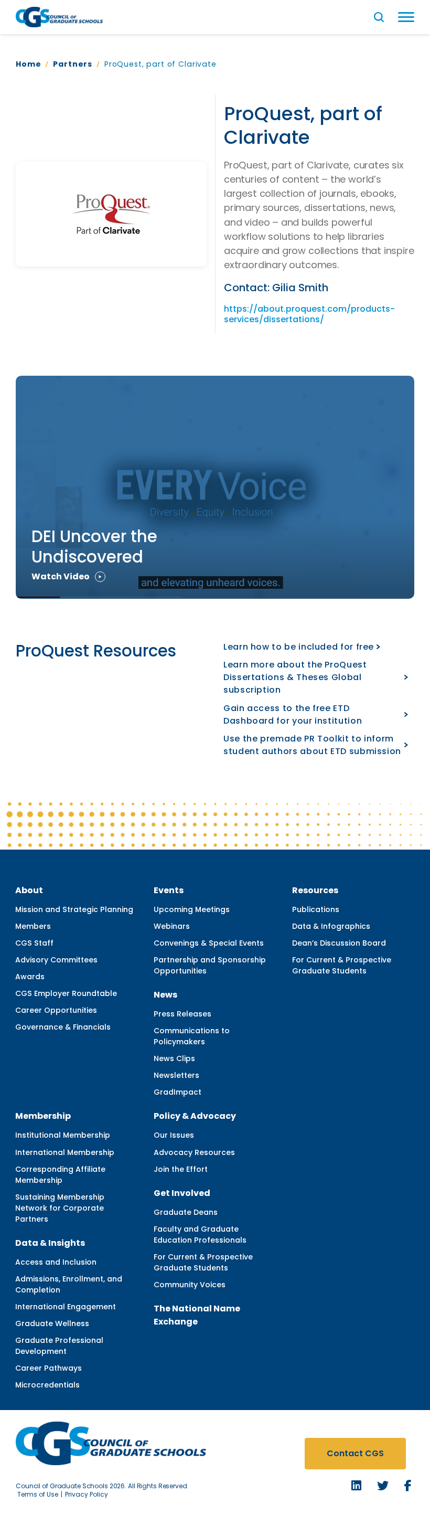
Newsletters (176, 1075)
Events (169, 890)
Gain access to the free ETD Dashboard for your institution (292, 714)
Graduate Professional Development (59, 1346)
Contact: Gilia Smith (276, 287)
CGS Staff (34, 943)
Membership (43, 1116)
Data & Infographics (331, 926)
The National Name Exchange (197, 1315)
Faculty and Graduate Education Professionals (200, 1234)
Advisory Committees (56, 960)
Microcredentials (47, 1385)
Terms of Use (37, 1494)
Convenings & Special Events (209, 943)
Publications (315, 909)
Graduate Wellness (52, 1323)
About (29, 890)
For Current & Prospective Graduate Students (341, 965)
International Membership (64, 1152)
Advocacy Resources (194, 1152)
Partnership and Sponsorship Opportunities (210, 965)
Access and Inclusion (55, 1262)
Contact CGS (355, 1453)
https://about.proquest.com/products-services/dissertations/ (309, 314)
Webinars (172, 926)
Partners (72, 64)
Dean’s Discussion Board (339, 943)
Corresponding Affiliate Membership (60, 1174)
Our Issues (174, 1135)
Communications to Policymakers (192, 1036)
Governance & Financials (63, 1027)
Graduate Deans (186, 1212)
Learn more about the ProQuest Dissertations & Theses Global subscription (295, 677)
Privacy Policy (86, 1494)
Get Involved (182, 1193)
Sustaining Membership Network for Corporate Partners (59, 1208)
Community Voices (189, 1284)
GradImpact (177, 1092)
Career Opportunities (56, 1010)
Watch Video (60, 576)
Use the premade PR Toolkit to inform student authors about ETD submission (312, 745)
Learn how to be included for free (298, 647)
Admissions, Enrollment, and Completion (68, 1284)
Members (33, 926)
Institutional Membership (62, 1135)
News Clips (174, 1058)
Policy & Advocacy (195, 1116)
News (165, 995)
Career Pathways (48, 1368)
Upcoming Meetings (192, 909)
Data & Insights (50, 1243)
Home (28, 64)
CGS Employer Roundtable (66, 993)
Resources (315, 890)
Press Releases (182, 1014)
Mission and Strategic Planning (74, 909)
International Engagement (65, 1306)
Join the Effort (181, 1169)
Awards (30, 976)
